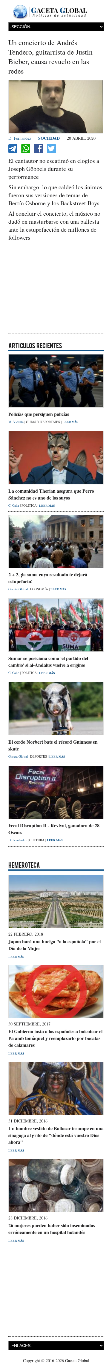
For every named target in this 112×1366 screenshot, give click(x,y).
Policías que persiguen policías (38, 414)
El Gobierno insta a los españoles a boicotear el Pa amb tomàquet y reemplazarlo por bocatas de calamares (55, 1038)
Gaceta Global (18, 589)
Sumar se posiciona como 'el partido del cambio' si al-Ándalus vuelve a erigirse (48, 661)
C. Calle (14, 505)
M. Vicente (16, 421)
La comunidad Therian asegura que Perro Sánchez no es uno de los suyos (51, 494)
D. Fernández (19, 138)
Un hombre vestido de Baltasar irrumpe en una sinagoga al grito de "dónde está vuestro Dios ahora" (56, 1135)
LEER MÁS (70, 422)
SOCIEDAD (49, 138)
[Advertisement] (56, 287)
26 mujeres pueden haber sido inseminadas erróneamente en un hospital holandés (51, 1228)
